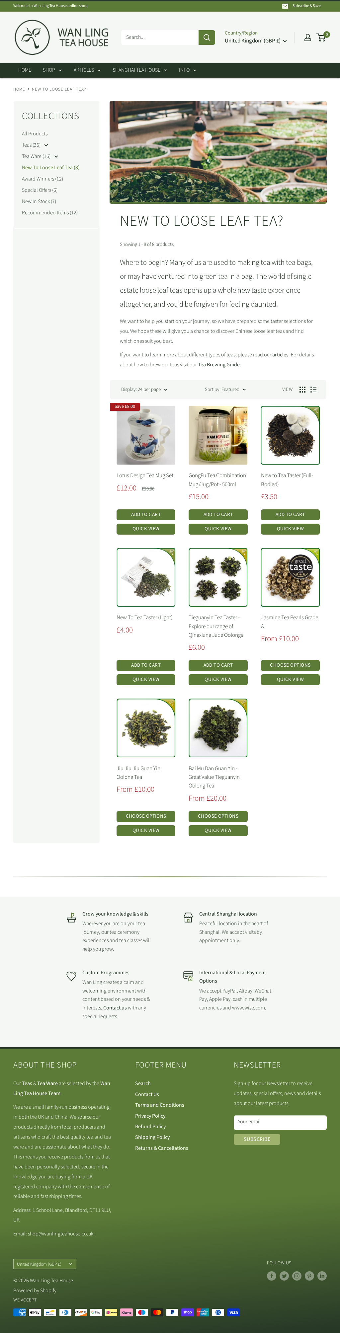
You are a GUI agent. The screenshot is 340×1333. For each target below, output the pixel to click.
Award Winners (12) (42, 179)
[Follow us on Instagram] (296, 1276)
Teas (27, 1083)
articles (280, 354)
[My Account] (307, 37)
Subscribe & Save (307, 6)
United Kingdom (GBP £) (39, 1264)
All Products (34, 133)
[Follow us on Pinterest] (309, 1276)
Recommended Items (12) (50, 212)
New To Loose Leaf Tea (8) (51, 167)
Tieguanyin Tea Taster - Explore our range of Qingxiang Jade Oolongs (216, 626)
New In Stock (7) (39, 201)
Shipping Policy (152, 1137)
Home (24, 70)
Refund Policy (150, 1126)
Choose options (290, 665)
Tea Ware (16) (36, 156)
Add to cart (146, 514)
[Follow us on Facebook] (271, 1276)
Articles (84, 70)
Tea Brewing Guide (219, 364)
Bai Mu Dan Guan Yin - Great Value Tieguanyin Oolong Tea (214, 777)
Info (184, 70)
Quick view (146, 528)
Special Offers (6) (39, 190)
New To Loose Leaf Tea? (59, 89)
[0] (321, 37)
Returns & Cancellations (161, 1148)
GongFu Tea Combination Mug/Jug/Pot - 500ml (217, 480)
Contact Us (147, 1094)
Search (143, 1083)
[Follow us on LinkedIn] (322, 1276)
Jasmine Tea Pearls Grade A (289, 622)
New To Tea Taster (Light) (145, 618)
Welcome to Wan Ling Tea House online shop (50, 6)
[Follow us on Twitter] (284, 1276)
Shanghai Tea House (136, 70)
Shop (49, 70)
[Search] (207, 37)
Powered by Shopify (34, 1290)
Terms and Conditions (159, 1105)
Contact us (115, 1007)
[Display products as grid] (302, 390)
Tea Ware (47, 1083)
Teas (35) (32, 145)
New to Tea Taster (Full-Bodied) (287, 480)
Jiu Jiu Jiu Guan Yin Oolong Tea (138, 773)
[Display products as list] (313, 390)
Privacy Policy (150, 1116)
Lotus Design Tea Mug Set (145, 476)
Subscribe (257, 1139)
